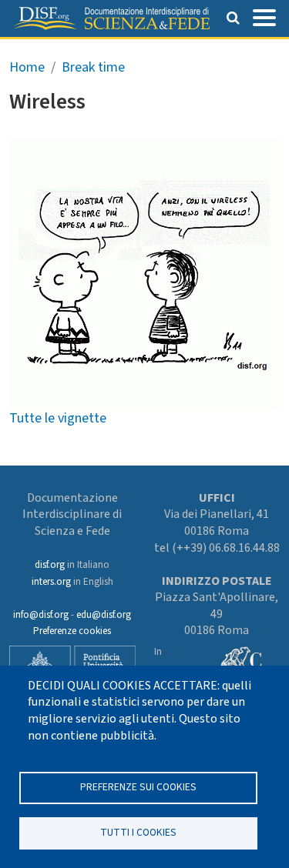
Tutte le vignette (57, 418)
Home (27, 67)
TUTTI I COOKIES (138, 832)
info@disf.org (41, 615)
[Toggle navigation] (264, 16)
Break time (93, 67)
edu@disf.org (103, 615)
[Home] (111, 18)
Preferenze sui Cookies (138, 787)
